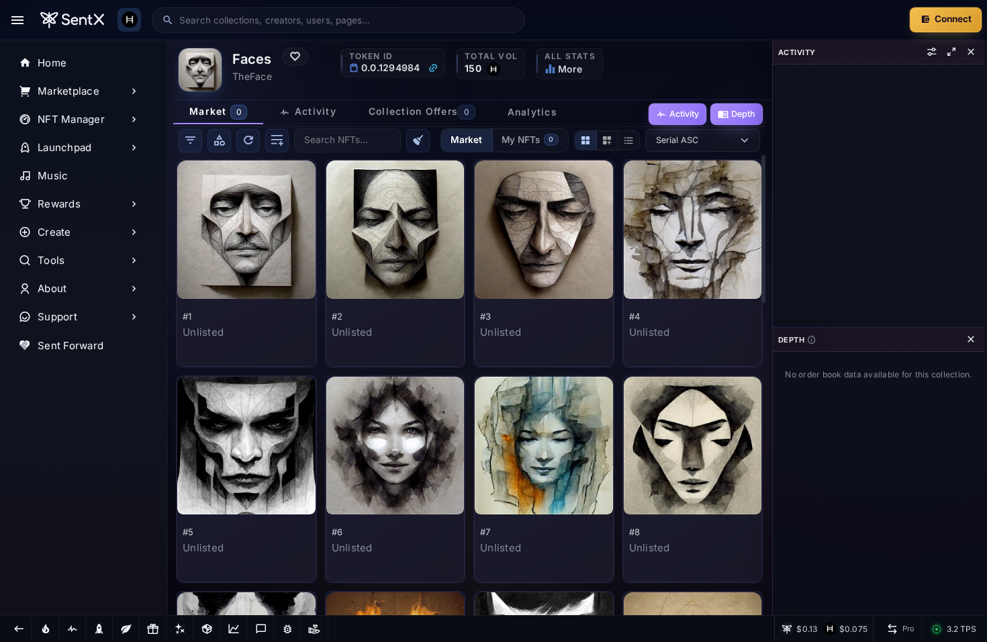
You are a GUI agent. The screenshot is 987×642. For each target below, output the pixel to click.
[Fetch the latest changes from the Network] (248, 140)
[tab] (218, 112)
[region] (84, 327)
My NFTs (527, 139)
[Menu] (17, 20)
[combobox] (347, 20)
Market (466, 139)
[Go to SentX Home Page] (72, 20)
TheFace (252, 76)
